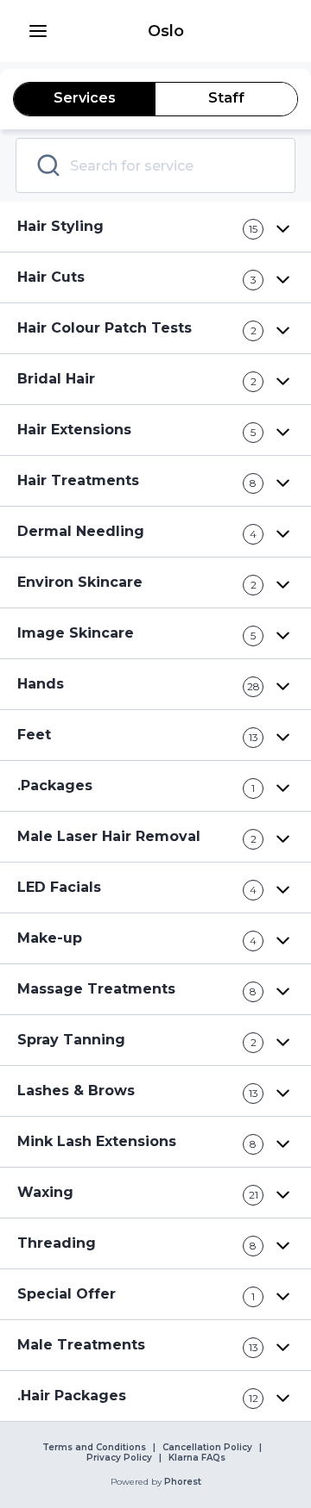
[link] (165, 31)
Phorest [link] (182, 1482)
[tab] (85, 99)
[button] (38, 31)
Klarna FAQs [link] (196, 1458)
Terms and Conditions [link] (94, 1448)
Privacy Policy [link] (119, 1458)
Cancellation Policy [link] (207, 1448)
